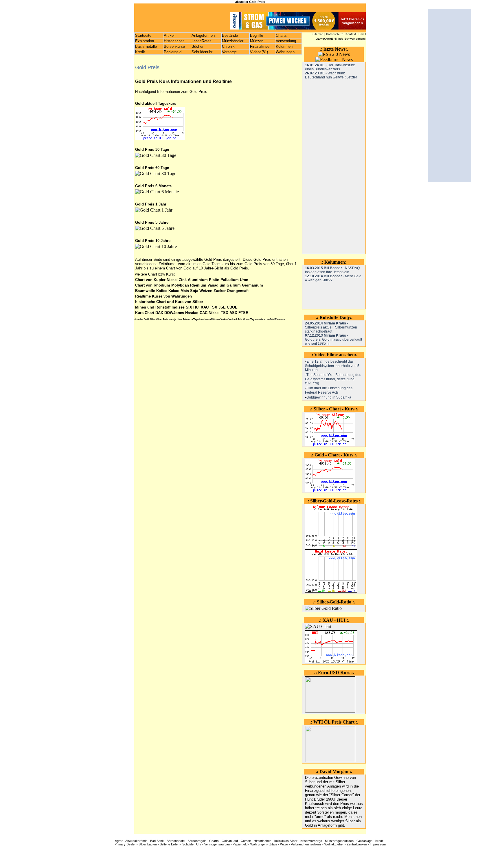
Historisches (174, 41)
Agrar (119, 841)
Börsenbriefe (176, 841)
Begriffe (256, 35)
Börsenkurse (174, 46)
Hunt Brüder (315, 799)
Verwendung (286, 41)
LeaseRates (202, 41)
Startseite (143, 35)
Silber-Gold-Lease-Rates (334, 500)
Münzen (256, 41)
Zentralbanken (357, 844)
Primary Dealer (125, 844)
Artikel (169, 35)
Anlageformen (203, 35)
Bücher (197, 46)
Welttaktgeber (334, 844)
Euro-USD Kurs (334, 672)
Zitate (273, 844)
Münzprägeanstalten (339, 841)
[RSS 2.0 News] (334, 54)
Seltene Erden (169, 844)
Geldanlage (364, 841)
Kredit (140, 52)
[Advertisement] (328, 166)
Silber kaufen (148, 844)
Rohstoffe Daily (334, 317)
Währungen (285, 52)
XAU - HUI (334, 620)
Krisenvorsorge (311, 841)
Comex (246, 841)
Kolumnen (284, 46)
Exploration (144, 41)
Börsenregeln (197, 841)
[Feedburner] (334, 59)
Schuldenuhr (202, 52)
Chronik (228, 46)
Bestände (230, 35)
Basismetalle (146, 46)
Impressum (378, 844)
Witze (284, 844)
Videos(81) (259, 52)
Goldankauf (230, 841)
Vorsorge (229, 52)
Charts (281, 35)
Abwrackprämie (136, 841)
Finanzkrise (259, 46)
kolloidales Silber (285, 841)
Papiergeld (172, 52)
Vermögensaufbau (217, 844)
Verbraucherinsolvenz (306, 844)
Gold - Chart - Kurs (334, 454)
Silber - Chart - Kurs (334, 408)
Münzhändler (232, 41)
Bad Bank (157, 841)
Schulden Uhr (191, 844)
